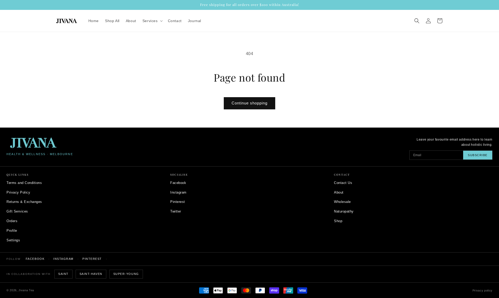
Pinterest (177, 202)
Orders (11, 221)
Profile (11, 231)
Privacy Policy (18, 192)
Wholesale (342, 202)
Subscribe (478, 155)
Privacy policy (482, 290)
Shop (338, 221)
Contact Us (343, 183)
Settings (13, 240)
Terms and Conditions (24, 183)
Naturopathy (344, 211)
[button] (152, 20)
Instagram (178, 192)
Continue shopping (249, 103)
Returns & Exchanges (24, 202)
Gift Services (17, 211)
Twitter (175, 211)
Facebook (178, 183)
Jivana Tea (26, 290)
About (339, 192)
